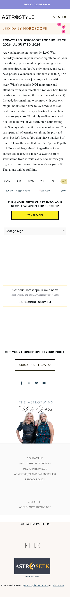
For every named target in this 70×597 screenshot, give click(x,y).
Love (63, 191)
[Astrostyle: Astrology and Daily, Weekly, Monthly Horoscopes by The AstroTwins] (18, 17)
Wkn (65, 181)
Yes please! (35, 215)
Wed (31, 181)
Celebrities (35, 502)
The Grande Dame (40, 585)
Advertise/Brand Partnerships (35, 474)
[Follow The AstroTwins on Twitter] (36, 383)
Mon (7, 181)
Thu (43, 181)
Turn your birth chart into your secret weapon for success (35, 204)
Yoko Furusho (58, 585)
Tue (19, 181)
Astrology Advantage (35, 507)
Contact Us (35, 458)
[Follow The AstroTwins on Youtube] (44, 383)
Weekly (45, 191)
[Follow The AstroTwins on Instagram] (29, 383)
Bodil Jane (28, 585)
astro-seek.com (32, 576)
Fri (53, 181)
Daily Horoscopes (18, 191)
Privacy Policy (35, 479)
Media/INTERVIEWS (35, 468)
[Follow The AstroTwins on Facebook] (21, 383)
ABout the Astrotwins (35, 463)
